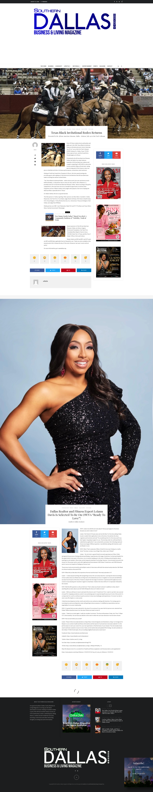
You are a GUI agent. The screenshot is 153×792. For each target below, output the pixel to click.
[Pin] (35, 161)
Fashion (71, 507)
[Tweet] (35, 158)
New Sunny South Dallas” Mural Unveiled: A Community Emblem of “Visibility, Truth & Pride (71, 218)
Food (116, 717)
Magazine (102, 66)
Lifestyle (66, 66)
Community (58, 66)
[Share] (35, 155)
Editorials (76, 66)
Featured (43, 66)
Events (95, 66)
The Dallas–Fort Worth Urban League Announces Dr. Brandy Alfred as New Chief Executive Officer (112, 712)
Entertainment (87, 66)
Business (50, 66)
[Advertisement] (76, 52)
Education (69, 129)
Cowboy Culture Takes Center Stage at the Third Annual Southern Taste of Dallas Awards (112, 721)
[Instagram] (117, 1)
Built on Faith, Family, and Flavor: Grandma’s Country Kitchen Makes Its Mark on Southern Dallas (112, 730)
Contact (109, 66)
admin (35, 149)
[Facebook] (114, 1)
